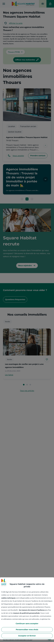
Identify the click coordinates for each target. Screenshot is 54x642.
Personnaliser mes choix (27, 629)
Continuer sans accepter (27, 623)
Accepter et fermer (27, 636)
